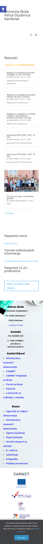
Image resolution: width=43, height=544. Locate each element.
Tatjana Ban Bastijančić (18, 201)
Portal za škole (14, 384)
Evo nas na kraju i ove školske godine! (20, 197)
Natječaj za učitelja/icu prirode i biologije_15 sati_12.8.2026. (21, 73)
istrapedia (12, 459)
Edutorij (10, 388)
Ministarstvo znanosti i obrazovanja (11, 362)
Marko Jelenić (14, 77)
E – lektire (11, 450)
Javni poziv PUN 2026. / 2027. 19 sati (21, 136)
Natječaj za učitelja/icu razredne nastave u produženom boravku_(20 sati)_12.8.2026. (21, 116)
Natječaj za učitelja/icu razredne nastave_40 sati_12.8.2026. (21, 95)
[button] (3, 9)
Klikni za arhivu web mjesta (18, 286)
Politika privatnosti (17, 463)
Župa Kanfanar (14, 437)
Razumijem (21, 538)
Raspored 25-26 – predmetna (16, 269)
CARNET (11, 371)
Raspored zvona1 (11, 243)
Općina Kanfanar (15, 433)
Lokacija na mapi (15, 325)
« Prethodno (9, 213)
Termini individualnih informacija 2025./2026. (21, 261)
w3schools (12, 454)
